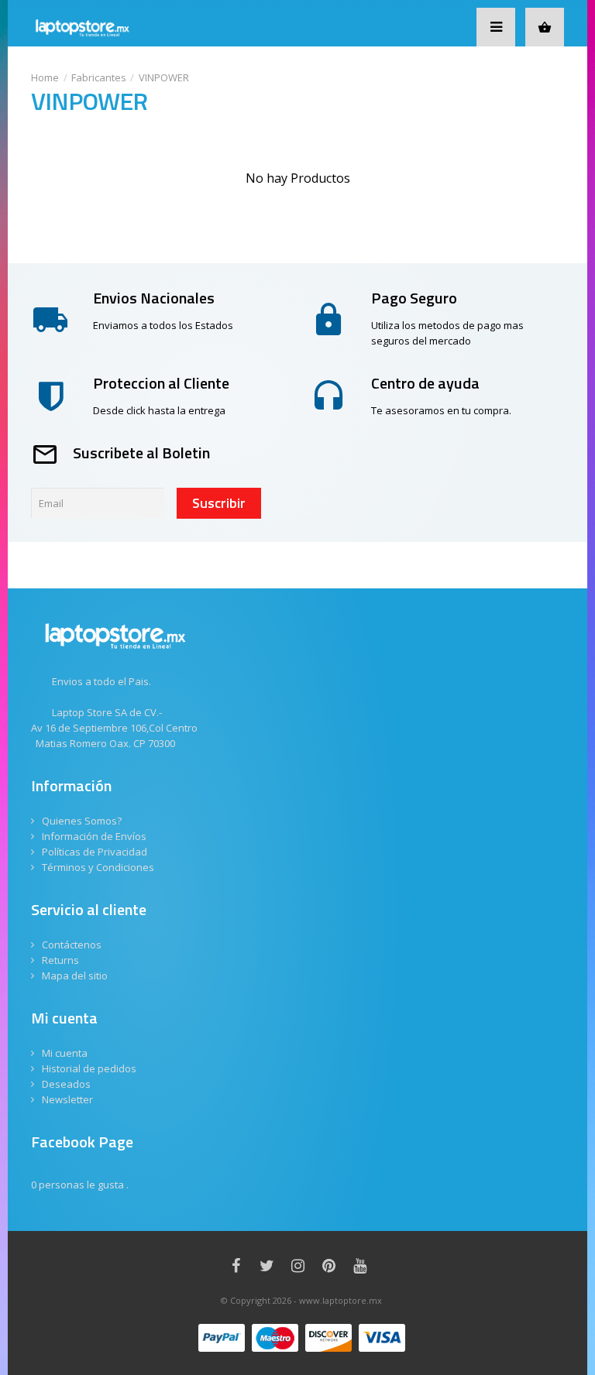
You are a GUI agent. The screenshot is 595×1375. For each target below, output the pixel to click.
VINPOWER (164, 77)
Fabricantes (98, 77)
